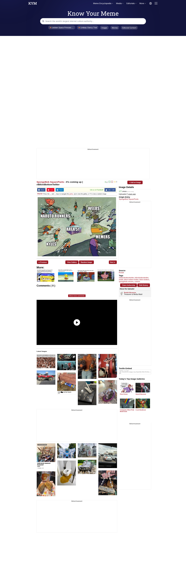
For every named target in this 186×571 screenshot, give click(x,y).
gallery (71, 194)
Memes (115, 28)
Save (51, 190)
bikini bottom (144, 280)
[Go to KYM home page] (32, 4)
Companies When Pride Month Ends (127, 410)
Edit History (143, 285)
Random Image (86, 262)
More (142, 3)
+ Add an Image (135, 182)
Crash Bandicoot (141, 410)
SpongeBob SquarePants (50, 182)
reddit (121, 280)
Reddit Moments (130, 292)
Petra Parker (124, 394)
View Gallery (72, 262)
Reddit (121, 273)
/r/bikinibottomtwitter (126, 278)
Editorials (130, 3)
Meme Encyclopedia (102, 3)
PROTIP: (40, 194)
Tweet (60, 190)
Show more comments (76, 296)
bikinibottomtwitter (141, 278)
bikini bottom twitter (131, 280)
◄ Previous (42, 262)
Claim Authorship (128, 285)
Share (42, 190)
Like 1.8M (111, 190)
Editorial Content (129, 28)
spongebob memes (126, 281)
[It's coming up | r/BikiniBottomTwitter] (77, 226)
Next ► (113, 262)
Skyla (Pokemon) (141, 394)
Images (104, 28)
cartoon (137, 281)
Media (118, 3)
